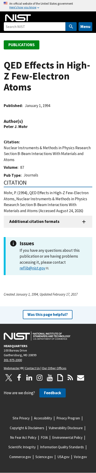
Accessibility (43, 418)
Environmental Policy (67, 437)
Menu (85, 26)
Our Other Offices (54, 368)
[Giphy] (60, 378)
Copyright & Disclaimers (27, 428)
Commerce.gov (20, 457)
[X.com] (9, 378)
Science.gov (44, 457)
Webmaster (12, 368)
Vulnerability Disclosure (66, 428)
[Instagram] (39, 378)
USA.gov (63, 457)
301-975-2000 (13, 360)
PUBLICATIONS (21, 44)
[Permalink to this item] (25, 121)
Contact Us (32, 368)
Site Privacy (21, 418)
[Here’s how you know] (48, 5)
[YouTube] (50, 378)
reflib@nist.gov (32, 268)
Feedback (52, 392)
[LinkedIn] (29, 378)
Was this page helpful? (47, 314)
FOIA (44, 437)
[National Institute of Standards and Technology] (37, 336)
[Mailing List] (80, 378)
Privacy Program (68, 418)
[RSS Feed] (70, 378)
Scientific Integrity (22, 447)
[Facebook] (19, 378)
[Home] (18, 17)
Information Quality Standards (62, 447)
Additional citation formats (34, 221)
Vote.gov (80, 457)
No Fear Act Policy (23, 437)
